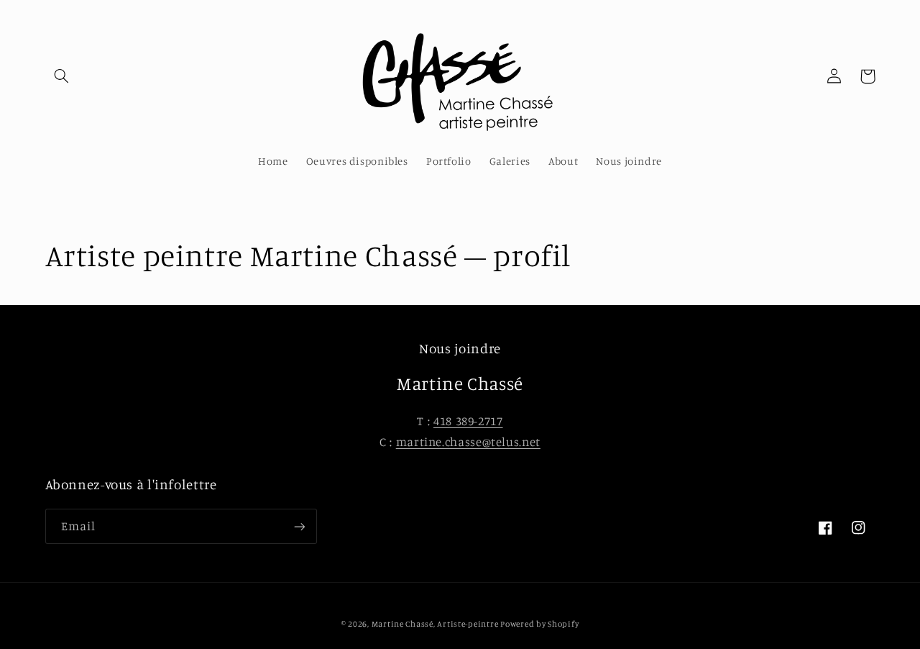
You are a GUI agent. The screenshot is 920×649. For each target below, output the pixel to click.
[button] (61, 76)
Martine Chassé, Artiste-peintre (436, 624)
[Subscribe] (299, 526)
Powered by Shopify (539, 624)
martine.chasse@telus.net (468, 442)
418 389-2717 (468, 421)
